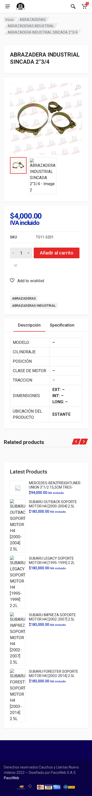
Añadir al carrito (56, 252)
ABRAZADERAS (33, 20)
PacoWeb (11, 778)
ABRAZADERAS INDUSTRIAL (31, 26)
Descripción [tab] (29, 325)
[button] (27, 280)
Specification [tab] (62, 325)
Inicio (10, 20)
